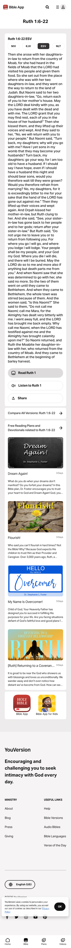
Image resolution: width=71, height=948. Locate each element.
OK (60, 906)
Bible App (22, 713)
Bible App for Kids (47, 713)
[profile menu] (60, 7)
